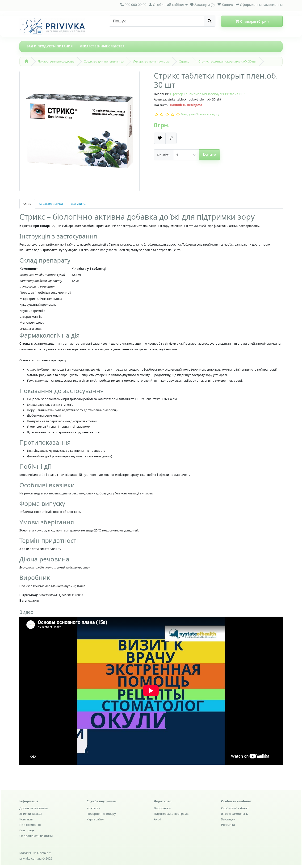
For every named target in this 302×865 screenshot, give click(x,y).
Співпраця (26, 830)
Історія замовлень (234, 813)
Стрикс (184, 61)
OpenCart (44, 853)
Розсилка (228, 825)
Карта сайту (95, 819)
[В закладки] (160, 138)
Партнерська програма (171, 813)
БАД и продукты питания (50, 46)
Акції (157, 819)
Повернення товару (101, 813)
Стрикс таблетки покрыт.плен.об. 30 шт (227, 61)
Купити (209, 154)
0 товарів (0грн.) (254, 21)
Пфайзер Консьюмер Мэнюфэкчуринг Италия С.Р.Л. (208, 94)
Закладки (228, 819)
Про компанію (30, 825)
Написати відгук (209, 114)
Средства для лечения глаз (104, 61)
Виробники (162, 808)
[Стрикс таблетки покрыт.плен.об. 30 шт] (79, 132)
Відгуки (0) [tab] (78, 203)
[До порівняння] (171, 138)
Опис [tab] (27, 203)
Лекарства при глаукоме (151, 61)
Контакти (26, 819)
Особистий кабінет (235, 808)
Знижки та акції (30, 813)
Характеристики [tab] (51, 203)
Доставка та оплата (33, 808)
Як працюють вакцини (36, 836)
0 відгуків (188, 114)
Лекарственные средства (102, 46)
